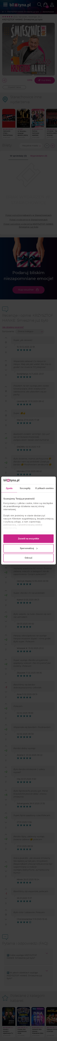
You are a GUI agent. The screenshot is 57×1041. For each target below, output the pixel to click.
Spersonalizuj (27, 548)
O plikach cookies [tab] (44, 488)
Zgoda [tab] (9, 488)
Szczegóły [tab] (25, 488)
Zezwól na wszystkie (28, 538)
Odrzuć (28, 558)
